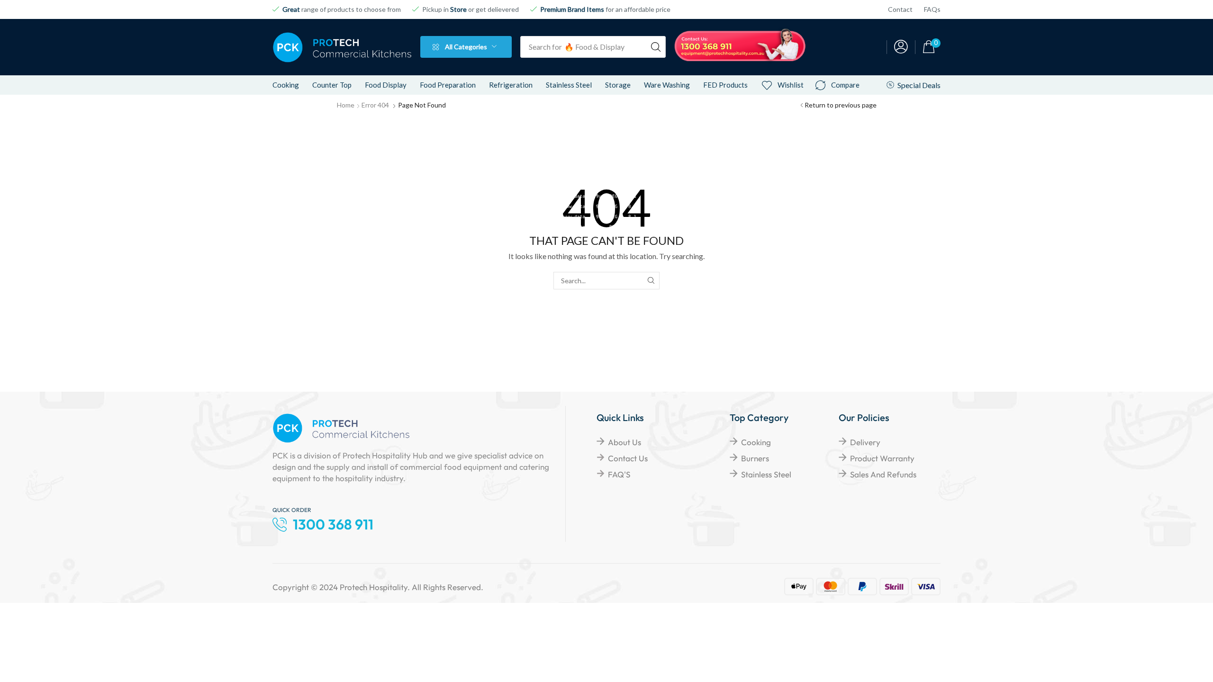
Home (345, 105)
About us (624, 442)
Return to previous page (841, 105)
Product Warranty (882, 458)
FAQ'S (619, 474)
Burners (755, 458)
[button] (901, 47)
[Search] (655, 46)
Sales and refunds (883, 474)
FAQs (932, 9)
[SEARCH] (651, 280)
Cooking (756, 442)
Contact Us (628, 458)
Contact (900, 9)
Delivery (865, 442)
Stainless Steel (766, 474)
